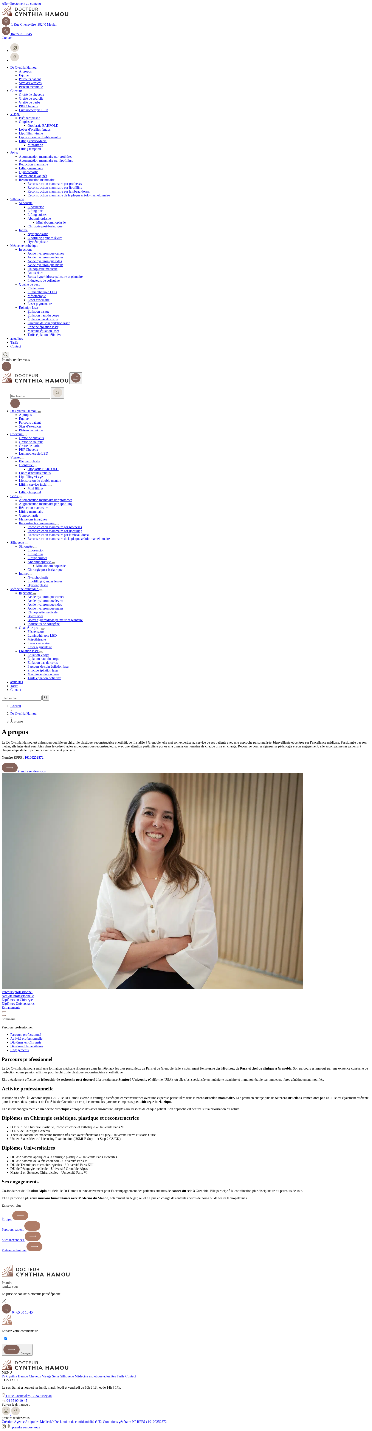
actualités (109, 1376)
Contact (130, 1376)
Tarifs (120, 1376)
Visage (46, 1376)
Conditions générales (117, 1421)
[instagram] (4, 1427)
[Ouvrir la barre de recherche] (5, 355)
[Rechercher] (57, 393)
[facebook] (8, 1427)
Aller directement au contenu (21, 3)
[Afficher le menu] (75, 378)
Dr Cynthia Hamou (15, 1376)
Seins (55, 1376)
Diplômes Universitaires (26, 1046)
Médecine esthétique (88, 1376)
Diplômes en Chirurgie (25, 1042)
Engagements (19, 1050)
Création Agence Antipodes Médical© (28, 1421)
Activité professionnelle (26, 1038)
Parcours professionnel (25, 1034)
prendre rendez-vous (26, 1427)
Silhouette (67, 1376)
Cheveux (35, 1376)
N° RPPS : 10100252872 (149, 1421)
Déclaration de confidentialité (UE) (78, 1421)
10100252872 (34, 757)
